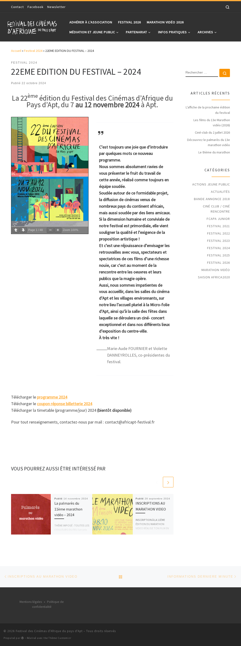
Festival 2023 (218, 241)
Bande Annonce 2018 (212, 199)
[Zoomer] (57, 230)
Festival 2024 (33, 51)
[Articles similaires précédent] (157, 482)
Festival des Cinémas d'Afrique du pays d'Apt (49, 631)
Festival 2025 (218, 255)
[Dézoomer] (50, 230)
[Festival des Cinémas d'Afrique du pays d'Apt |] (33, 26)
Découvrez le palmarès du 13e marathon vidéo (208, 142)
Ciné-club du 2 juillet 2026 (212, 132)
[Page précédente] (15, 230)
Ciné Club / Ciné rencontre (216, 209)
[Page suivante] (23, 230)
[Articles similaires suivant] (168, 482)
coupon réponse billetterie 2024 (64, 403)
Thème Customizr (59, 638)
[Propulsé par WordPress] (22, 638)
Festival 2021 (218, 226)
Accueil (16, 51)
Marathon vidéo (215, 270)
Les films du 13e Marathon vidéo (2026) (211, 122)
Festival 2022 (218, 233)
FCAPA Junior (218, 219)
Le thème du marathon (214, 152)
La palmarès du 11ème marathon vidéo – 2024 (68, 509)
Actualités (220, 191)
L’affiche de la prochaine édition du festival (208, 110)
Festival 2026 (218, 262)
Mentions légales (31, 602)
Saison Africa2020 (214, 277)
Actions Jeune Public (211, 184)
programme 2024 (52, 397)
